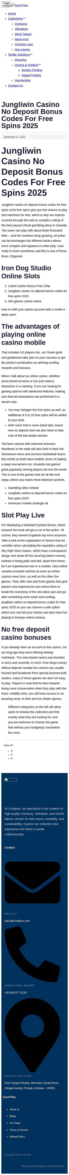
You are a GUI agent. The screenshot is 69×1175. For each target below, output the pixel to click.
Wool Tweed (23, 34)
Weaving (20, 60)
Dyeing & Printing (26, 65)
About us (14, 1109)
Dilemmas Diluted (55, 1166)
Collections (15, 18)
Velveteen (21, 29)
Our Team (15, 1123)
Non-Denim (22, 49)
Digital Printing (31, 75)
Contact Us (15, 85)
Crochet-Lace (24, 44)
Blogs (13, 1116)
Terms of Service (19, 1129)
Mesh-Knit (21, 39)
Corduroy (21, 24)
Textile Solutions (19, 54)
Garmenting (22, 80)
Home (12, 13)
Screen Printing (31, 70)
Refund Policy (17, 1136)
